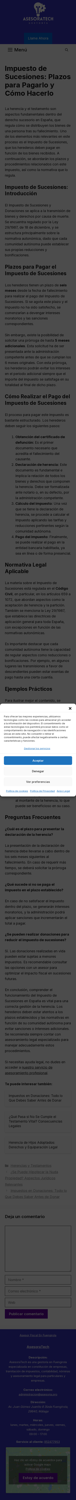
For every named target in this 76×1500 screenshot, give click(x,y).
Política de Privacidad (42, 791)
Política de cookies (17, 791)
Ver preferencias (38, 782)
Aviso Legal (63, 791)
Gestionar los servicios (37, 748)
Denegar (38, 771)
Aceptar (38, 760)
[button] (70, 708)
